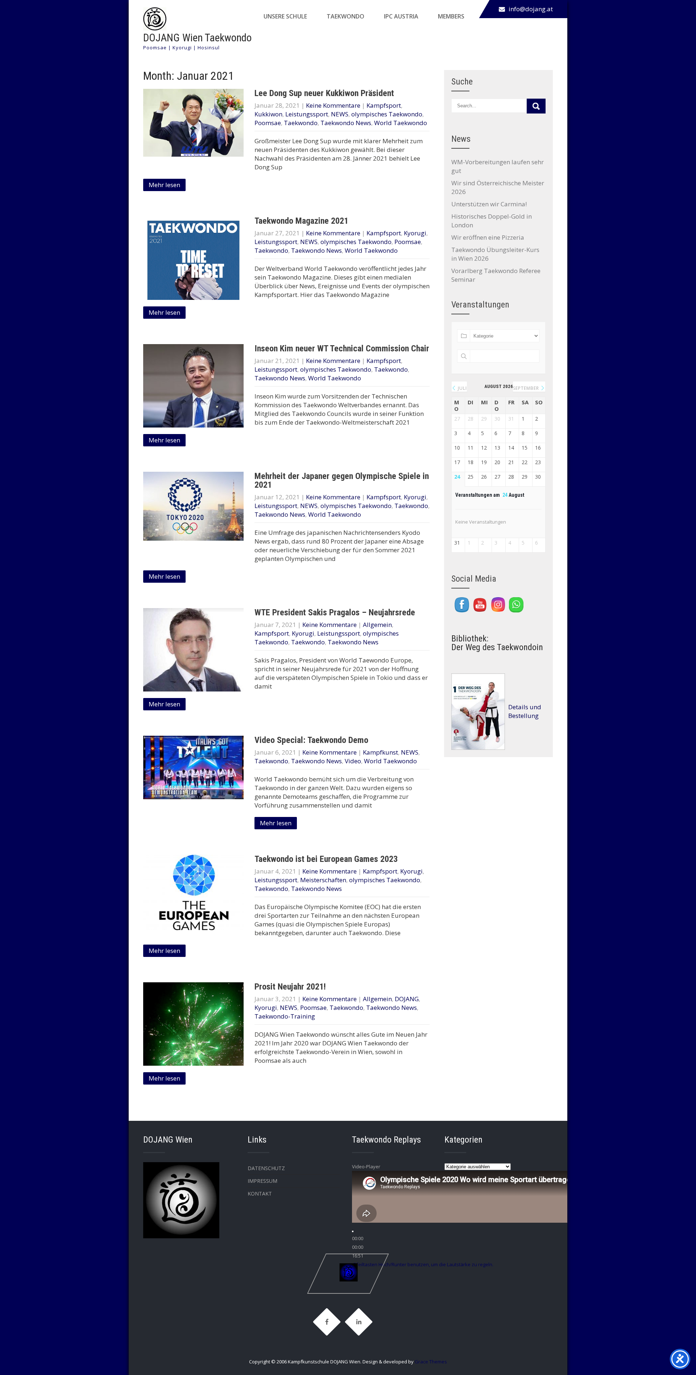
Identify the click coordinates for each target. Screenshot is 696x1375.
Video (353, 761)
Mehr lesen (164, 185)
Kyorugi (415, 233)
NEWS (339, 114)
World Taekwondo (400, 123)
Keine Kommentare (333, 105)
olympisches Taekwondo (386, 114)
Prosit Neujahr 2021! (290, 987)
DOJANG (407, 999)
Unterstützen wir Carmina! (489, 204)
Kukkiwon (268, 114)
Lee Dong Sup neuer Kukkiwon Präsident (324, 93)
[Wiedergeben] (352, 1231)
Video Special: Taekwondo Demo (311, 740)
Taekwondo (345, 16)
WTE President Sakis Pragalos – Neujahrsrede (334, 612)
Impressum (262, 1180)
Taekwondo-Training (284, 1016)
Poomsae (267, 123)
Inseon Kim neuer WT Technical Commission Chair (341, 348)
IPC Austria (401, 16)
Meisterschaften (323, 880)
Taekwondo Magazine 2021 (301, 221)
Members (451, 16)
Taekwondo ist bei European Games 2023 (326, 859)
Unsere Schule (285, 16)
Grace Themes (431, 1361)
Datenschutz (266, 1168)
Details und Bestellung (524, 711)
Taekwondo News (345, 123)
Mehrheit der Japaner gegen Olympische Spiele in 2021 (341, 480)
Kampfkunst (380, 752)
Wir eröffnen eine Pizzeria (487, 237)
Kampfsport (383, 105)
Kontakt (260, 1193)
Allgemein (377, 624)
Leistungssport (306, 114)
